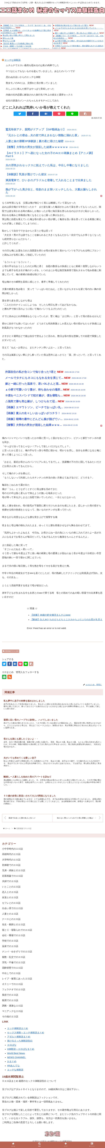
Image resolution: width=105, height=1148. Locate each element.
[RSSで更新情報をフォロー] (9, 677)
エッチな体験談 (12, 60)
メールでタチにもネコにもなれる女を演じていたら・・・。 (79, 28)
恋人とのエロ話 (10, 892)
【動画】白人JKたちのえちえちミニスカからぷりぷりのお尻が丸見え (66, 619)
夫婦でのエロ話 (10, 881)
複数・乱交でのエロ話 (13, 957)
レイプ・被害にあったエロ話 (17, 978)
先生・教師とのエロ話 (13, 924)
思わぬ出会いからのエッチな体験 (23, 77)
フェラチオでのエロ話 (13, 989)
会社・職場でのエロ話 (13, 935)
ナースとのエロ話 (11, 919)
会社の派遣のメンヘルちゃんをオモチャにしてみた (32, 100)
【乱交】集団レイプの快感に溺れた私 (18, 44)
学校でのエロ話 (10, 940)
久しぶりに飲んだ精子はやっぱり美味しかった (30, 89)
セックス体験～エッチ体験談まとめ (25, 1032)
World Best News (16, 1053)
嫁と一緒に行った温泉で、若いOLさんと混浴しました (77, 33)
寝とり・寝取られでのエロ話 (17, 930)
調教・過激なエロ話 (12, 1005)
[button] (97, 743)
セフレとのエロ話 (11, 903)
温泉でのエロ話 (10, 946)
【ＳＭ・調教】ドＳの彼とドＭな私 (17, 46)
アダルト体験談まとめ (18, 1036)
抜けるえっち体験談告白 (20, 1041)
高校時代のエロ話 (11, 854)
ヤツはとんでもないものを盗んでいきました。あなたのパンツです (40, 71)
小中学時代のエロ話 (12, 849)
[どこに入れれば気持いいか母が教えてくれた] (46, 114)
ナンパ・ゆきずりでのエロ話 (17, 951)
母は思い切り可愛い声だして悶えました (19, 35)
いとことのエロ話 (11, 886)
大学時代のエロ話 (11, 859)
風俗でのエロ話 (10, 995)
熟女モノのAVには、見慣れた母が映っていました (31, 83)
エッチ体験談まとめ (17, 1028)
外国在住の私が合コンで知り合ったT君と (71, 25)
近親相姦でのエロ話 (11, 651)
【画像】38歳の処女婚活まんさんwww (50, 615)
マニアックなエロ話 (12, 1011)
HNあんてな (13, 1065)
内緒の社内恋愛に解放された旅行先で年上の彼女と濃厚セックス (39, 94)
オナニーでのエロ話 (12, 984)
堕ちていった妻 (9, 41)
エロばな (11, 1045)
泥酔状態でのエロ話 (12, 967)
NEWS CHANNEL (16, 1057)
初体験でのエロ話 (11, 865)
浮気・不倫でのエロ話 (13, 962)
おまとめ (11, 1061)
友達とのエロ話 (10, 897)
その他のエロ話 (10, 1016)
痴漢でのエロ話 (10, 1000)
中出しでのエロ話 (11, 973)
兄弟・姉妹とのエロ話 (13, 870)
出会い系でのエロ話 (12, 908)
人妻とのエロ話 (10, 914)
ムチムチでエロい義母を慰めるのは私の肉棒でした (32, 65)
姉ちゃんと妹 (8, 38)
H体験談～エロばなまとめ (20, 1049)
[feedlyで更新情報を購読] (4, 677)
